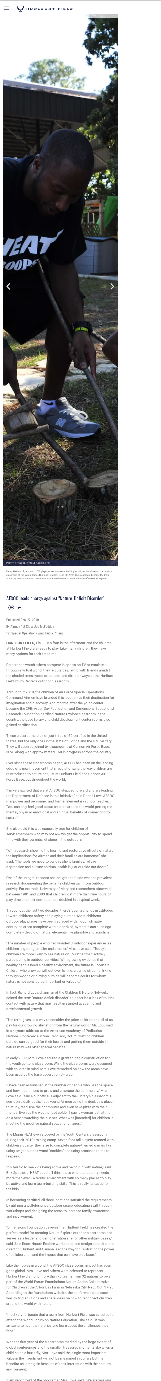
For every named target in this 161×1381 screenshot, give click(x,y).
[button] (7, 9)
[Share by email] (19, 607)
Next (112, 286)
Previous (9, 286)
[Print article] (11, 607)
